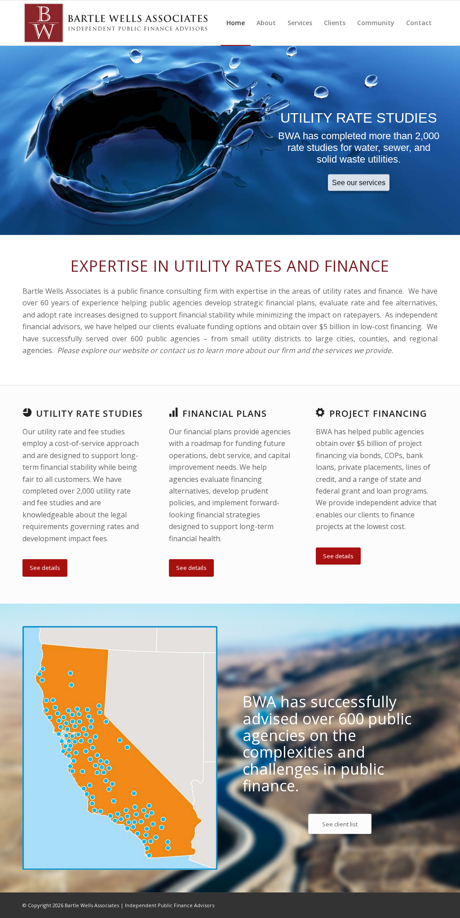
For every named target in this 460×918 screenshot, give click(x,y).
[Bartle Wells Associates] (115, 22)
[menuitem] (236, 22)
